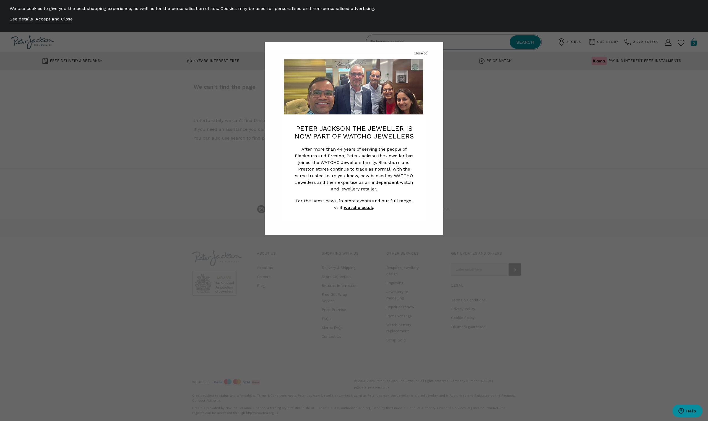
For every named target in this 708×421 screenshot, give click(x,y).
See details (21, 19)
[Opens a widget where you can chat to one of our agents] (687, 411)
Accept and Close (54, 19)
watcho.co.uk (358, 207)
